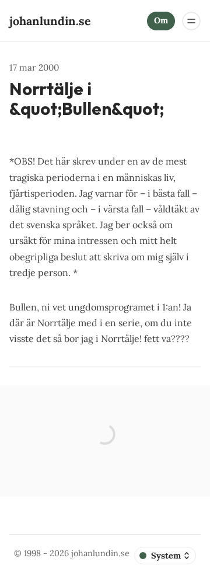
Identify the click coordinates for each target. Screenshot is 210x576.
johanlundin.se (100, 553)
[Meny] (191, 21)
